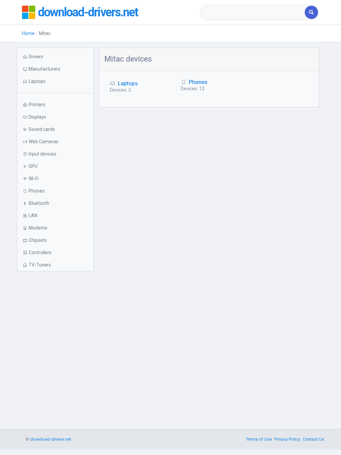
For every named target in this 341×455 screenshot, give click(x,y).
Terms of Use (259, 439)
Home (28, 33)
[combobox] (253, 12)
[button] (55, 81)
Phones (198, 82)
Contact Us (313, 439)
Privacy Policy (287, 439)
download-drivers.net (88, 12)
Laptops (128, 83)
